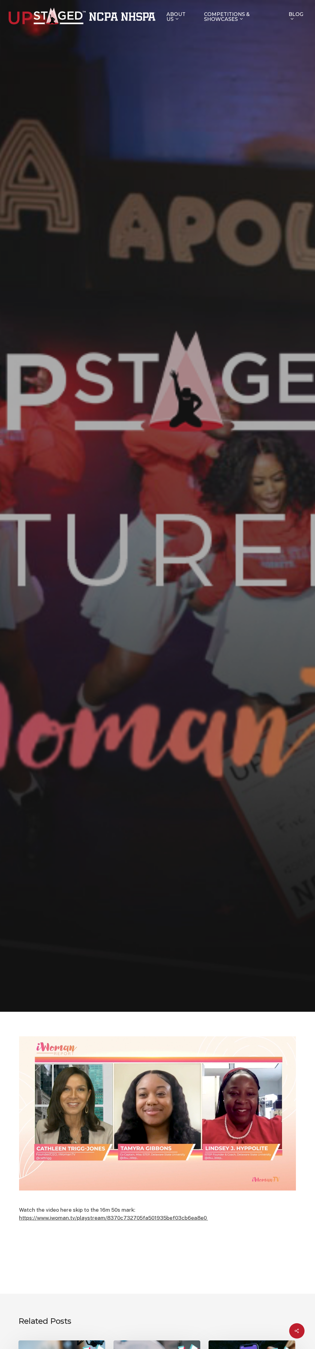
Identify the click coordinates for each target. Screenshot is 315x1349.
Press (169, 561)
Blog (145, 561)
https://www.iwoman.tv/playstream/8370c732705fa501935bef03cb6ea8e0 (113, 1218)
